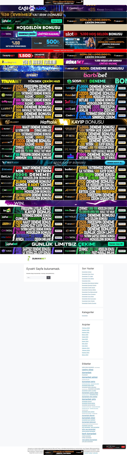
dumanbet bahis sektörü (95, 383)
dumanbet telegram (89, 422)
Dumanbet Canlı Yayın (88, 274)
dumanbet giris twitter (89, 396)
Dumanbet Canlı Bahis (88, 278)
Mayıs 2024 (85, 355)
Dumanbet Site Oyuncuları (89, 298)
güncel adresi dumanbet (88, 431)
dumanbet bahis (88, 382)
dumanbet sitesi (88, 418)
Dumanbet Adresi (86, 272)
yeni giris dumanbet (87, 441)
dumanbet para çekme (88, 411)
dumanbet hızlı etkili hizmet (86, 406)
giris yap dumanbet (88, 429)
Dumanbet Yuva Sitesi (88, 296)
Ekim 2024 (85, 343)
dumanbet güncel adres (88, 403)
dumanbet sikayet (88, 415)
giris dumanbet (86, 427)
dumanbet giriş (89, 399)
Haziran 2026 (85, 330)
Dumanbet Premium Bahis (89, 290)
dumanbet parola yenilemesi (86, 413)
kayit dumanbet (89, 433)
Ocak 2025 (85, 339)
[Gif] (63, 122)
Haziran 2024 (85, 352)
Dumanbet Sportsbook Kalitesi (90, 283)
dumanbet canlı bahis (94, 389)
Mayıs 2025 (85, 334)
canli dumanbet (97, 367)
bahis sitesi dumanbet (88, 367)
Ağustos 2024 (85, 348)
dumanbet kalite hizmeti (96, 406)
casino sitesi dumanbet (87, 371)
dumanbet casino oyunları (89, 390)
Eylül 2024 (85, 346)
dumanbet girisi (94, 394)
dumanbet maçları (85, 410)
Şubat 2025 (85, 337)
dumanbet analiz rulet (85, 379)
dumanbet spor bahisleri (88, 420)
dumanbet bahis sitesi (88, 385)
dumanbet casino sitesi (90, 392)
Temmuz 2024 (86, 350)
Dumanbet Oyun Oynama (88, 294)
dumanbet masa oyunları (94, 408)
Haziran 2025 (85, 332)
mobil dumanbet (86, 436)
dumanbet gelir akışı (85, 394)
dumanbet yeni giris (87, 425)
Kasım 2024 (85, 341)
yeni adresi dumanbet (89, 440)
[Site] (31, 88)
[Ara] (48, 277)
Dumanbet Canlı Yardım (88, 301)
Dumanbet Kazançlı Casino (89, 285)
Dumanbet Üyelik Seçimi (88, 287)
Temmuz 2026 (86, 328)
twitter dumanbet (86, 437)
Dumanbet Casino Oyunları (89, 303)
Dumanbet (85, 315)
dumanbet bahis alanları (86, 383)
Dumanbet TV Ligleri (87, 276)
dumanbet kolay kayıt (85, 408)
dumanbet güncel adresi (88, 405)
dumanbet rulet (94, 413)
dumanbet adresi (89, 377)
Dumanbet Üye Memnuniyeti (89, 292)
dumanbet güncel (86, 401)
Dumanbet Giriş (86, 281)
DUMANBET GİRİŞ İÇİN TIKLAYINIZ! (63, 50)
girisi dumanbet (95, 427)
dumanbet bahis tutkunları (89, 387)
